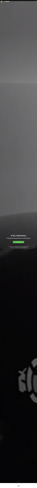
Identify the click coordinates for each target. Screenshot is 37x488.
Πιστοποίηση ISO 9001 (25, 246)
